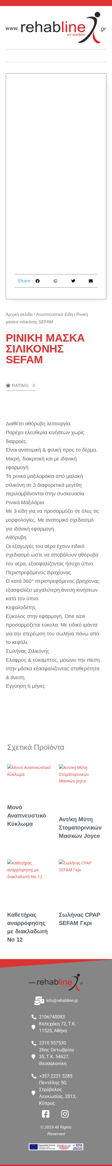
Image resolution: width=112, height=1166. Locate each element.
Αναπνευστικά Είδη (54, 314)
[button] (56, 54)
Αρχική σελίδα (19, 314)
